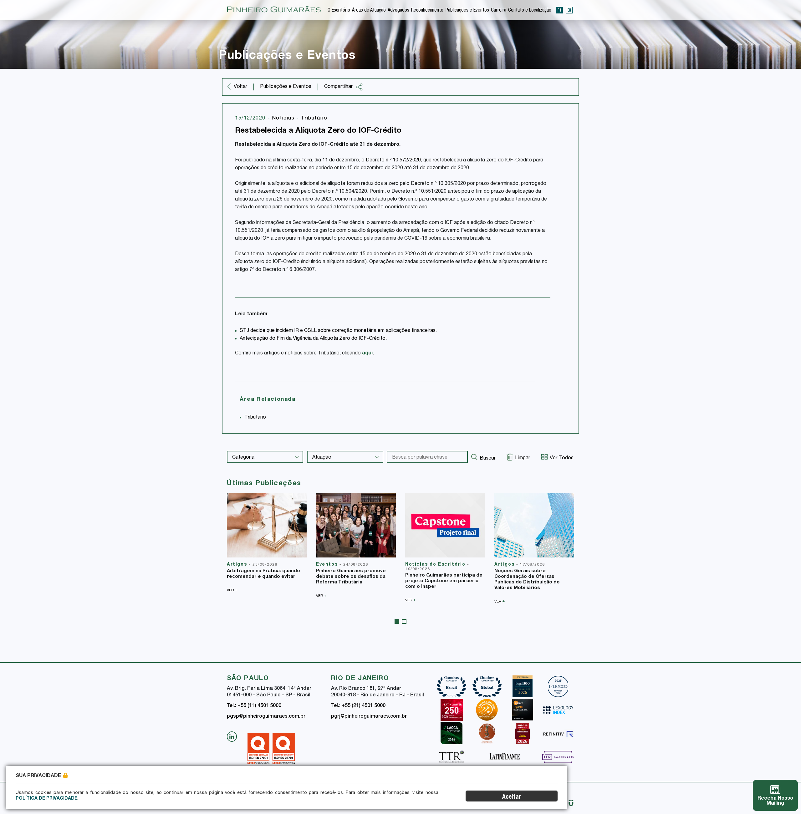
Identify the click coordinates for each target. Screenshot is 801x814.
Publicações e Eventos (467, 10)
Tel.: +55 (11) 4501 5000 (254, 706)
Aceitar (511, 797)
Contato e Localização (529, 10)
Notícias (284, 118)
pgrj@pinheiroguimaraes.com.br (369, 716)
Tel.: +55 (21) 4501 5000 (358, 706)
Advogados (398, 10)
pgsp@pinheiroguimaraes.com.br (266, 716)
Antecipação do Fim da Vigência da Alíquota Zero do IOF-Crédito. (313, 338)
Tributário (314, 118)
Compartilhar (338, 86)
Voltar (240, 86)
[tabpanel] (266, 542)
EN (569, 10)
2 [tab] (404, 621)
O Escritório (339, 10)
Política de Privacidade (46, 798)
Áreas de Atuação (369, 10)
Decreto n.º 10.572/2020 (393, 160)
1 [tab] (397, 621)
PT (559, 10)
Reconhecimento (427, 10)
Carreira (498, 10)
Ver (232, 590)
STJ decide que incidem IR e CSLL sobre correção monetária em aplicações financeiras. (338, 330)
